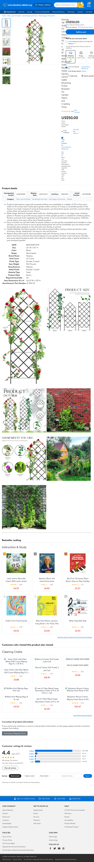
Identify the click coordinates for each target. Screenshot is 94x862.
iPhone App (53, 836)
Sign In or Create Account (26, 799)
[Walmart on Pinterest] (63, 848)
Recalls (67, 817)
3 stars (31, 756)
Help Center (46, 799)
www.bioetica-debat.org (66, 148)
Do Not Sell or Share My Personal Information (18, 850)
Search (87, 776)
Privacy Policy (7, 840)
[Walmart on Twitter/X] (54, 848)
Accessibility (69, 820)
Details (84, 71)
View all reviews (10, 768)
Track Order (61, 799)
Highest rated (29, 776)
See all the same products (82, 715)
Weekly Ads (76, 799)
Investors (5, 820)
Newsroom (6, 817)
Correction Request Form (15, 733)
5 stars (31, 751)
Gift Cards (37, 823)
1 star (32, 761)
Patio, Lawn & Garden (14, 16)
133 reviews (77, 111)
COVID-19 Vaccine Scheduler (75, 810)
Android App (53, 840)
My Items (89, 12)
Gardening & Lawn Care (29, 16)
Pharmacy (71, 12)
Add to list (73, 76)
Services (21, 12)
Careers (80, 12)
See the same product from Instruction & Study (75, 637)
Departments (11, 12)
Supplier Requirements (10, 827)
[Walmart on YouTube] (59, 848)
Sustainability (7, 823)
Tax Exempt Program (72, 827)
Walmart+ (36, 820)
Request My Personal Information (13, 846)
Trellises (69, 199)
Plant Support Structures (47, 16)
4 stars (31, 753)
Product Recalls (70, 823)
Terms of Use (6, 836)
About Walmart (7, 810)
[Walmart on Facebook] (50, 848)
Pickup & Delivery (58, 12)
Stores (35, 813)
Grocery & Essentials (42, 12)
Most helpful (44, 776)
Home (4, 16)
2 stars (31, 759)
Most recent (15, 776)
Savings (29, 12)
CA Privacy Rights (8, 843)
